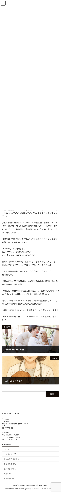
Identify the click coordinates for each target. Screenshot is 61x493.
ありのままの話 (10, 464)
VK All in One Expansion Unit (46, 488)
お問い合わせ (9, 479)
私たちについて (10, 454)
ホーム (6, 449)
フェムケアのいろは (11, 459)
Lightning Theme (30, 488)
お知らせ (7, 474)
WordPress (17, 488)
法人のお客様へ (10, 469)
